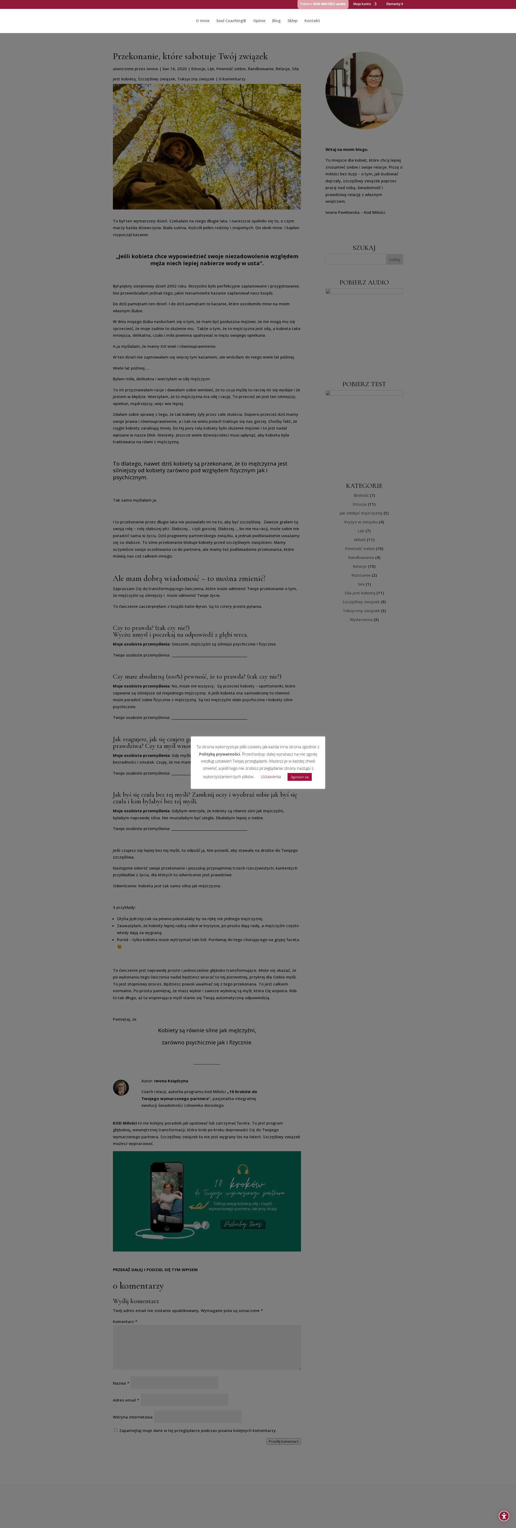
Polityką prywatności (219, 754)
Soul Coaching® (231, 21)
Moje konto (362, 4)
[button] (504, 1516)
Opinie (259, 21)
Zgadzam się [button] (300, 777)
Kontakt (312, 21)
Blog (276, 21)
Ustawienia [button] (271, 776)
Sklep (293, 21)
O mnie (202, 21)
